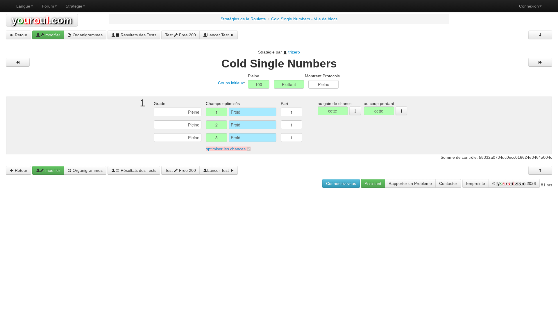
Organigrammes (87, 35)
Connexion (529, 6)
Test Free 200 (180, 35)
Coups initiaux (231, 83)
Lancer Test (218, 35)
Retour (20, 35)
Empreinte (475, 183)
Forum (48, 6)
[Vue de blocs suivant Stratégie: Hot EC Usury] (540, 62)
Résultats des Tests (137, 35)
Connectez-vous (341, 183)
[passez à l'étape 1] (355, 110)
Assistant (373, 183)
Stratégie (74, 6)
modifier (52, 35)
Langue (23, 6)
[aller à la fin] (540, 35)
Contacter (448, 183)
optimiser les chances (226, 149)
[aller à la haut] (540, 170)
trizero (294, 52)
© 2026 (514, 183)
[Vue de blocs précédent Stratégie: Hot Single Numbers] (18, 62)
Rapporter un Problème (410, 183)
